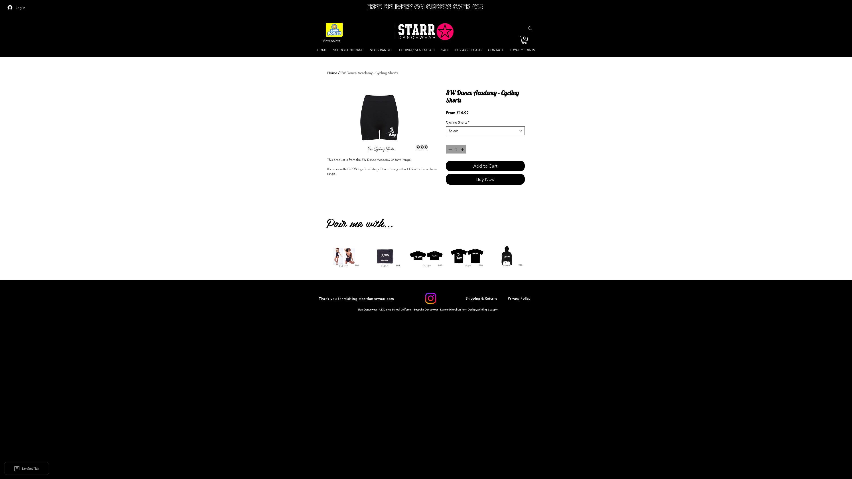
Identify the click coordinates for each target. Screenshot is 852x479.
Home (332, 73)
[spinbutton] (456, 149)
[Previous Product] (320, 256)
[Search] (530, 28)
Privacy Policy (519, 298)
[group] (426, 264)
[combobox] (485, 130)
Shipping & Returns (481, 298)
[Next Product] (532, 256)
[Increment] (463, 149)
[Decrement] (450, 149)
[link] (524, 40)
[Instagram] (430, 298)
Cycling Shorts (457, 122)
